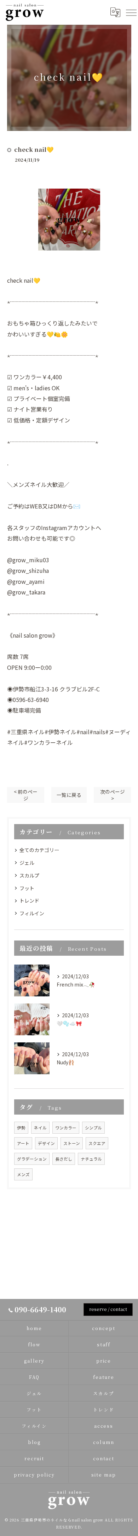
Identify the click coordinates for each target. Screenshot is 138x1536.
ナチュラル (91, 1159)
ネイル (40, 1128)
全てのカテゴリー (39, 849)
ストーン (71, 1143)
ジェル (26, 862)
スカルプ (29, 875)
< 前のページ (26, 795)
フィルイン (31, 913)
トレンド (29, 900)
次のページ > (112, 795)
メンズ (23, 1174)
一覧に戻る (69, 794)
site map (103, 1474)
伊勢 (21, 1128)
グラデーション (32, 1159)
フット (26, 888)
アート (23, 1143)
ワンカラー (65, 1128)
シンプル (93, 1128)
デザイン (46, 1143)
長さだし (63, 1159)
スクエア (96, 1143)
